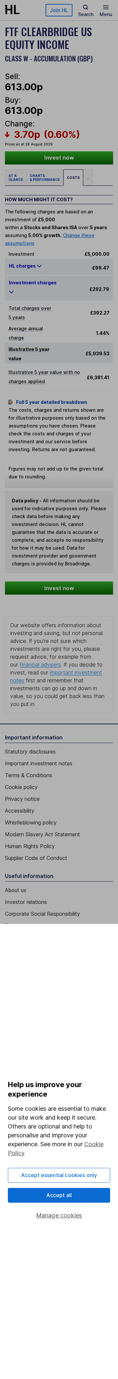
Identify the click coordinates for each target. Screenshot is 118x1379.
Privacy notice (22, 799)
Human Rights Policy (30, 846)
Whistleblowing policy (31, 822)
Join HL (59, 10)
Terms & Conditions (28, 775)
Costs (73, 178)
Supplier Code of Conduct (36, 858)
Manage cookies (59, 1215)
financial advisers (40, 664)
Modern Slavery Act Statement (42, 834)
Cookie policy (21, 787)
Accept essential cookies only (59, 1175)
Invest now (59, 157)
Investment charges (33, 282)
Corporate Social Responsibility (42, 913)
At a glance (16, 178)
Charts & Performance (45, 178)
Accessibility (19, 810)
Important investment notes (38, 763)
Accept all (59, 1195)
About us (15, 890)
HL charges (23, 266)
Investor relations (26, 902)
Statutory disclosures (30, 751)
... (88, 178)
